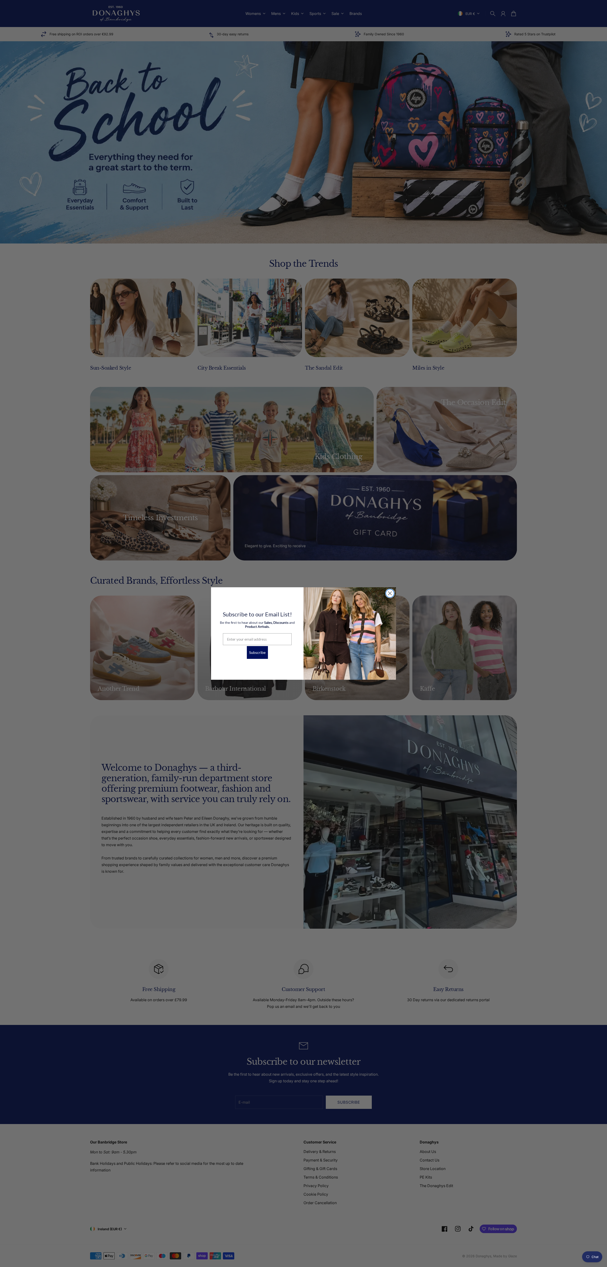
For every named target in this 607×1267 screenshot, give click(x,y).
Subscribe (257, 652)
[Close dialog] (390, 593)
